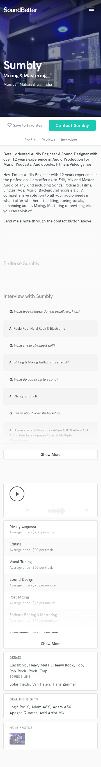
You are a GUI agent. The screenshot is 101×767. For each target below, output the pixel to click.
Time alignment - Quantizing (34, 632)
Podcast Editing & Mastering (33, 615)
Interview (69, 140)
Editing (15, 544)
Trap (43, 671)
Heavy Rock (63, 665)
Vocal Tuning (21, 561)
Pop (79, 665)
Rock (33, 671)
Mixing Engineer (23, 526)
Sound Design (21, 579)
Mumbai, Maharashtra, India (27, 84)
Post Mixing (19, 597)
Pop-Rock (18, 671)
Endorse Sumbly (21, 263)
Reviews (48, 140)
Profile (30, 140)
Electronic (18, 665)
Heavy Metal (39, 665)
